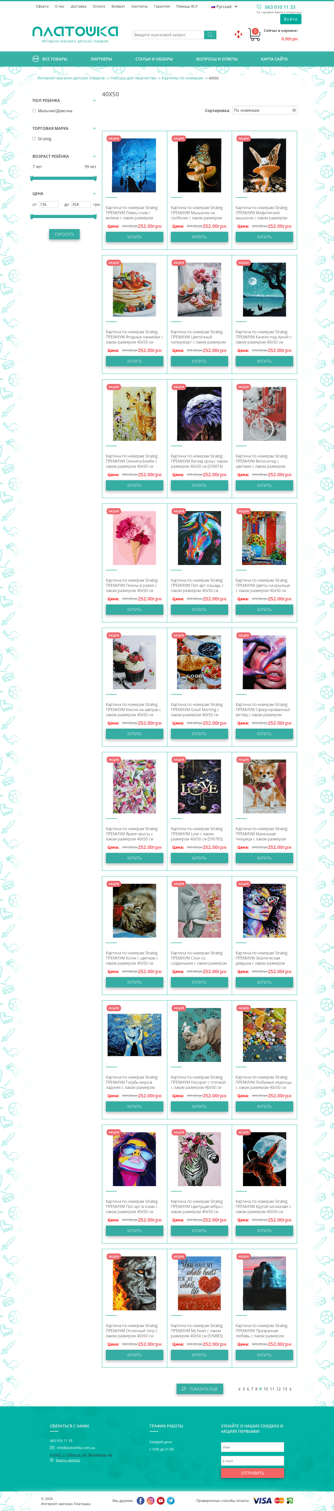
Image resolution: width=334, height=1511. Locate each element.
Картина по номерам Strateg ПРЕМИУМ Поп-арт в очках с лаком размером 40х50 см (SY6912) (132, 1207)
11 (272, 1389)
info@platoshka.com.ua (76, 1447)
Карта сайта (274, 59)
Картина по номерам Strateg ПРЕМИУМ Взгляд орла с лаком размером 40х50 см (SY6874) (199, 461)
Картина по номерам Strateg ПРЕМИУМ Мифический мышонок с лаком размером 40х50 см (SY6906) (261, 213)
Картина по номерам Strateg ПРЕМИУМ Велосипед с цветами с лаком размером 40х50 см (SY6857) (261, 462)
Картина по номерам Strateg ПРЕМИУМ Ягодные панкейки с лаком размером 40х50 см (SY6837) (134, 337)
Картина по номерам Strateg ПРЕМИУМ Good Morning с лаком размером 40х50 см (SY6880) (197, 710)
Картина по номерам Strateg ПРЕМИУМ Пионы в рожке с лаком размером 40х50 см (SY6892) (131, 586)
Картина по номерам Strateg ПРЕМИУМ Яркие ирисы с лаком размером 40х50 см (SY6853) (131, 834)
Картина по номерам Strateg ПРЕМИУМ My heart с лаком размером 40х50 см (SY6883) (197, 1331)
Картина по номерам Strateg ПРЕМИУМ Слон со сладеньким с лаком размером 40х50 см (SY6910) (199, 958)
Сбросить (64, 234)
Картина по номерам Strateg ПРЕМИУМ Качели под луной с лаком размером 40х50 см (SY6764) (264, 337)
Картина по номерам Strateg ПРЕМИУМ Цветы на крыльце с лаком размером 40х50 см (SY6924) (263, 586)
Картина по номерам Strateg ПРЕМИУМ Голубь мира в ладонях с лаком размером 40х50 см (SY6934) (131, 1083)
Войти (291, 19)
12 (278, 1389)
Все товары (54, 59)
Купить (134, 237)
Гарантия (162, 6)
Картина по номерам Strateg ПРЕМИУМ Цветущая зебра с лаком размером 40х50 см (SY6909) (197, 1207)
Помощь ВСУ (187, 6)
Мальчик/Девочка (54, 110)
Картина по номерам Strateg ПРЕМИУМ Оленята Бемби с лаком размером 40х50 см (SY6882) (131, 462)
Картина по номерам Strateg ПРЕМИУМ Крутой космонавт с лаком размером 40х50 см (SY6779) (263, 1207)
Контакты (140, 6)
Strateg (44, 138)
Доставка (78, 6)
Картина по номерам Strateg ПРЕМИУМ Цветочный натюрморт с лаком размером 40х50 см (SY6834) (198, 337)
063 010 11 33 (280, 7)
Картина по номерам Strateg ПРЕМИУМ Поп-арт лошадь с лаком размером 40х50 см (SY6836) (197, 586)
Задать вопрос (68, 1460)
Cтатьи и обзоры (154, 59)
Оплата (99, 6)
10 (266, 1389)
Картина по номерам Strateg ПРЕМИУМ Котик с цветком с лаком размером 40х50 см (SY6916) (132, 958)
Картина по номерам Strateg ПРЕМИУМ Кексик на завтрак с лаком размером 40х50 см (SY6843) (133, 710)
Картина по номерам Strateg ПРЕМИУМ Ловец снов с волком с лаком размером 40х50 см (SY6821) (131, 213)
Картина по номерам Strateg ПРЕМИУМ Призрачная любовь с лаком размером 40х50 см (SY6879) (261, 1331)
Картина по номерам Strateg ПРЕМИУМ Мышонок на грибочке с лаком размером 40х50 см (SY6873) (197, 213)
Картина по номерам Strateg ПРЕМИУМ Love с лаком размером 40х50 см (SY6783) (197, 834)
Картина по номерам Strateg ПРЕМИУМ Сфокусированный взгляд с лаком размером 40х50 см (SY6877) (263, 710)
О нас (60, 6)
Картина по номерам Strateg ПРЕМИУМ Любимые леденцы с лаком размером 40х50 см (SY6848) (264, 1083)
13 (285, 1389)
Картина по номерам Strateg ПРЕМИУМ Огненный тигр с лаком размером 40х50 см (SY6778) (132, 1331)
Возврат (118, 6)
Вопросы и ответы (217, 59)
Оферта (42, 6)
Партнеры (101, 59)
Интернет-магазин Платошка (65, 1503)
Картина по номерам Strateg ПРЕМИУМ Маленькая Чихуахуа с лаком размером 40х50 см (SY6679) (261, 834)
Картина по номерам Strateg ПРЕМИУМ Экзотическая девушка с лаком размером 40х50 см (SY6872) (261, 958)
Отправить (252, 1473)
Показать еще (203, 1389)
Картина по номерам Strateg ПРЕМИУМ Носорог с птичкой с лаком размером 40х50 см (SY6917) (198, 1083)
